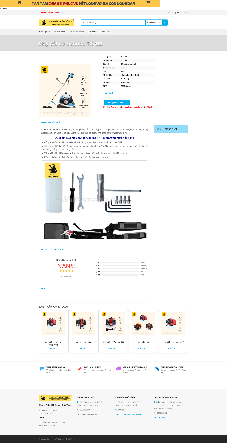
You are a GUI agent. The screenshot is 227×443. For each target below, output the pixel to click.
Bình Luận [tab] (46, 289)
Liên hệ (185, 13)
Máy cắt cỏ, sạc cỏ (76, 32)
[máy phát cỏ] (143, 323)
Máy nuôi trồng (59, 32)
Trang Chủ (45, 32)
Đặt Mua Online (117, 103)
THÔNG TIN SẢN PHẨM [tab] (51, 123)
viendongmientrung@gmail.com (128, 414)
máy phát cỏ (143, 342)
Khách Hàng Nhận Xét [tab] (52, 250)
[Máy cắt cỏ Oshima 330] (113, 323)
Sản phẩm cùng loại (53, 306)
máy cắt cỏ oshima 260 (173, 342)
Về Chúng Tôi (173, 13)
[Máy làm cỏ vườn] (83, 323)
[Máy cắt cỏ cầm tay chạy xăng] (53, 323)
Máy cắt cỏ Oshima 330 (113, 342)
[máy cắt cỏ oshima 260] (173, 323)
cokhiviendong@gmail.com (168, 417)
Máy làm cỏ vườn (83, 342)
